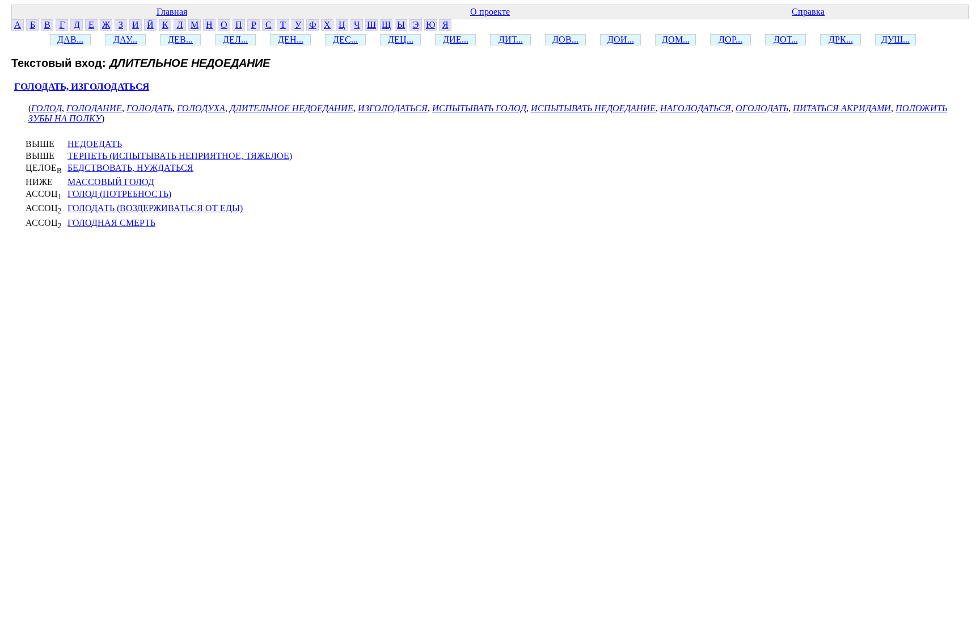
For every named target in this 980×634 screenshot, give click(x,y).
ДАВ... (70, 39)
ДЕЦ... (400, 39)
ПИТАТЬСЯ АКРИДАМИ (842, 108)
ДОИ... (620, 39)
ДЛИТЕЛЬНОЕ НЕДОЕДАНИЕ (291, 108)
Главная (172, 11)
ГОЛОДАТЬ (149, 108)
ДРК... (841, 39)
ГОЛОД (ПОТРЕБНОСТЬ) (119, 194)
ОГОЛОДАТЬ (762, 108)
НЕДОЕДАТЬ (94, 144)
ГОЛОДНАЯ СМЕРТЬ (111, 223)
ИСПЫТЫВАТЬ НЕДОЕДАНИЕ (593, 108)
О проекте (490, 11)
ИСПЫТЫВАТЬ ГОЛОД (479, 108)
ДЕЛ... (235, 39)
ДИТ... (511, 39)
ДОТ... (786, 39)
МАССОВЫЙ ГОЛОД (110, 182)
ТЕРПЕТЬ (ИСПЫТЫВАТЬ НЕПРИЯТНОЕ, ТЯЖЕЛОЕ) (179, 156)
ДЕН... (290, 39)
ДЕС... (345, 39)
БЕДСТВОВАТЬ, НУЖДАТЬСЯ (130, 168)
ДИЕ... (455, 39)
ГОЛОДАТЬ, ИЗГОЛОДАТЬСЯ (81, 86)
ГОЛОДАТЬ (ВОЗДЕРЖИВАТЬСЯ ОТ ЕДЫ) (155, 208)
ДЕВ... (180, 39)
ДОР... (730, 39)
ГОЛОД (46, 108)
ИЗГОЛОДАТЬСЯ (393, 108)
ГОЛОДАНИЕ (94, 108)
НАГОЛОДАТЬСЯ (695, 108)
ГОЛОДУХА (201, 108)
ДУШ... (895, 39)
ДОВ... (565, 39)
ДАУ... (125, 39)
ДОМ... (676, 39)
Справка (808, 11)
